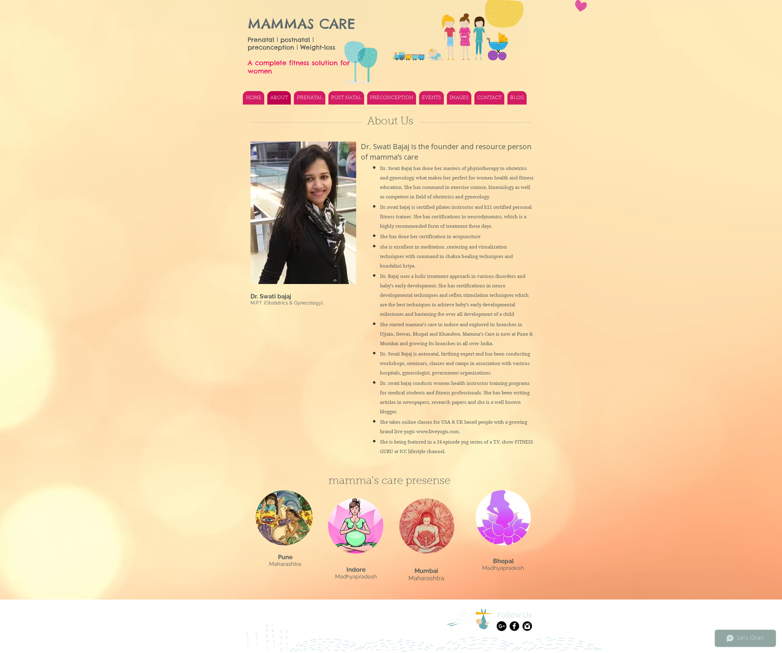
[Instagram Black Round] (527, 626)
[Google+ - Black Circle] (501, 626)
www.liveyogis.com (437, 431)
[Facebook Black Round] (514, 626)
